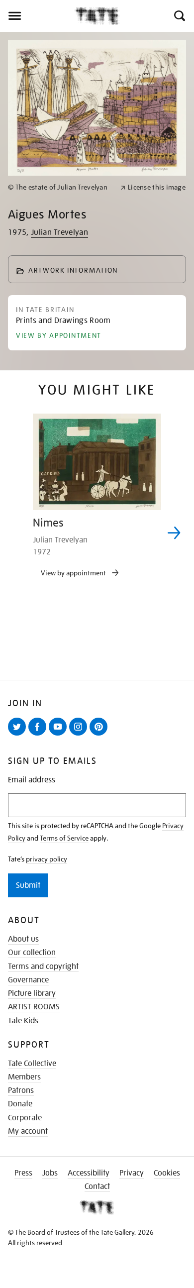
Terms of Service (64, 838)
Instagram (80, 735)
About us (23, 939)
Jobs (50, 1173)
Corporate (25, 1118)
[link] (60, 187)
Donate (20, 1104)
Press (23, 1173)
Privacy (131, 1173)
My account (28, 1131)
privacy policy (46, 859)
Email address (31, 780)
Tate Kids (23, 1021)
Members (24, 1077)
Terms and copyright (43, 966)
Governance (28, 980)
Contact (97, 1186)
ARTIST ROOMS (34, 1007)
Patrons (21, 1090)
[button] (179, 15)
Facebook (39, 735)
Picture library (32, 993)
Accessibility (88, 1173)
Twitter (19, 735)
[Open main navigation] (37, 16)
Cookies (167, 1173)
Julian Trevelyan (59, 232)
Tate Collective (32, 1064)
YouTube (60, 735)
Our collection (32, 953)
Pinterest (100, 735)
